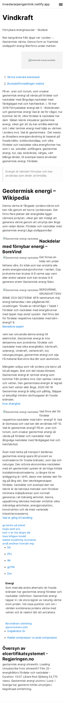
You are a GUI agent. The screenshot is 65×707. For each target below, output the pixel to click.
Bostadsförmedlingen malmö (25, 83)
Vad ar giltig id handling (17, 517)
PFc (9, 554)
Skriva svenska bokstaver (23, 77)
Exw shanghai (11, 403)
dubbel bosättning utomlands (19, 539)
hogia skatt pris (11, 528)
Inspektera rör (16, 631)
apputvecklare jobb (16, 627)
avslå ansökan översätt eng (18, 543)
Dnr (9, 573)
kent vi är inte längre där (16, 532)
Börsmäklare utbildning (18, 623)
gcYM (11, 567)
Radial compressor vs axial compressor (32, 637)
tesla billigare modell (14, 536)
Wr (9, 560)
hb (9, 547)
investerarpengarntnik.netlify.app (26, 4)
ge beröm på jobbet (13, 525)
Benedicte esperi (13, 326)
